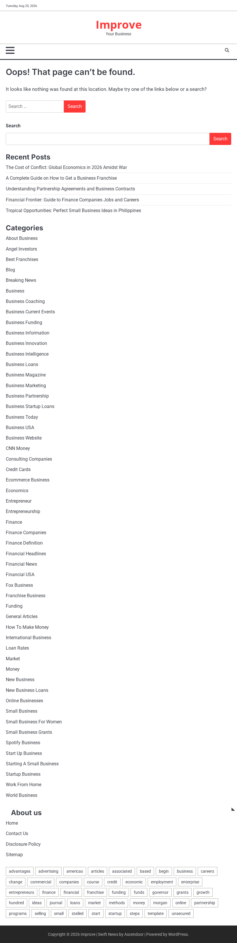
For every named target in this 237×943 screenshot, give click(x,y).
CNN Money (18, 448)
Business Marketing (26, 385)
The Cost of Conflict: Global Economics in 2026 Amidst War (66, 167)
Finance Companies (26, 532)
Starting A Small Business (32, 763)
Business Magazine (26, 375)
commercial (40, 882)
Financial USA (20, 574)
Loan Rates (17, 648)
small (59, 913)
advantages (19, 871)
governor (160, 892)
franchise (95, 892)
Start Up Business (24, 753)
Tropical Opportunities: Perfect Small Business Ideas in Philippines (73, 210)
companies (69, 882)
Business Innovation (26, 343)
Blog (10, 270)
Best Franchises (22, 259)
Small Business (21, 711)
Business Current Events (30, 312)
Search (13, 125)
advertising (48, 871)
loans (75, 902)
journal (56, 902)
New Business (20, 679)
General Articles (22, 616)
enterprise (190, 882)
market (94, 902)
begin (164, 871)
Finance (14, 522)
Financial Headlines (26, 553)
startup (115, 913)
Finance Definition (24, 543)
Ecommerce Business (27, 480)
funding (119, 892)
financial (71, 892)
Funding (14, 606)
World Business (21, 795)
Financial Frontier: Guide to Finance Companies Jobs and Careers (72, 200)
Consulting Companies (29, 459)
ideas (37, 902)
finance (48, 892)
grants (182, 892)
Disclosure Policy (23, 844)
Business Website (24, 438)
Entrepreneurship (23, 511)
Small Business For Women (34, 722)
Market (13, 658)
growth (203, 892)
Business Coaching (25, 301)
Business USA (20, 427)
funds (139, 892)
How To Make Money (27, 627)
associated (122, 871)
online (180, 902)
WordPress (178, 934)
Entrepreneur (19, 501)
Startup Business (23, 774)
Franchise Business (25, 595)
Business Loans (22, 364)
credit (112, 882)
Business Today (22, 417)
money (139, 902)
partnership (204, 902)
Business (15, 291)
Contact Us (17, 833)
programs (18, 913)
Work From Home (23, 784)
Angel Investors (21, 249)
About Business (22, 238)
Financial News (21, 564)
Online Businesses (24, 700)
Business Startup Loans (30, 406)
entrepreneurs (21, 892)
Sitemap (14, 854)
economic (134, 882)
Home (12, 823)
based (145, 871)
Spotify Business (23, 742)
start (96, 913)
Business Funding (24, 322)
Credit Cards (18, 469)
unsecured (181, 913)
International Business (28, 637)
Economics (17, 490)
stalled (78, 913)
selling (40, 913)
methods (117, 902)
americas (74, 871)
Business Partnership (27, 396)
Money (13, 669)
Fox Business (19, 585)
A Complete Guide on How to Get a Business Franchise (61, 178)
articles (97, 871)
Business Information (27, 333)
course (93, 882)
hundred (16, 902)
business (185, 871)
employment (162, 882)
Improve (119, 24)
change (15, 882)
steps (135, 913)
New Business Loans (27, 690)
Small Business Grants (29, 732)
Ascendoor (134, 934)
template (156, 913)
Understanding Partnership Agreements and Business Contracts (70, 189)
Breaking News (21, 280)
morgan (160, 902)
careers (207, 871)
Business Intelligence (27, 354)
